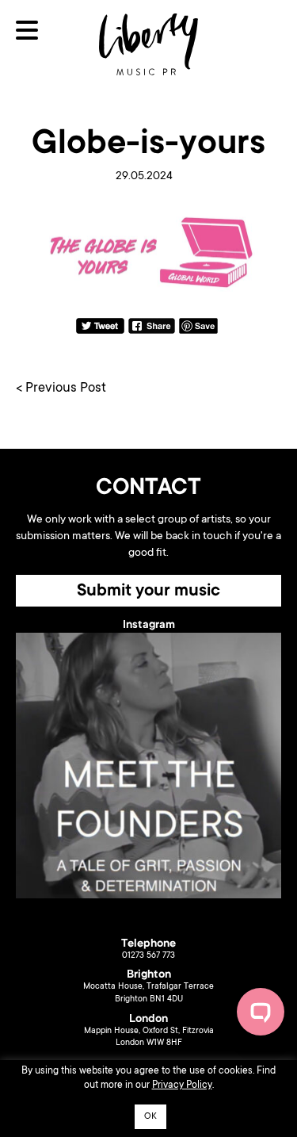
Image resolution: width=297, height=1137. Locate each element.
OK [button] (150, 1117)
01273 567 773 (148, 956)
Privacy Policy (182, 1085)
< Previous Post (61, 388)
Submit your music (148, 591)
